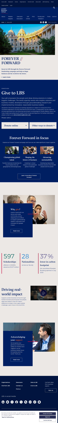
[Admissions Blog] (39, 402)
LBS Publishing (46, 1)
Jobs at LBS (38, 1)
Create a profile (5, 5)
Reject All (47, 417)
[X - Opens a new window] (46, 22)
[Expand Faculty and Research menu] (46, 16)
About (3, 16)
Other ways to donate (42, 125)
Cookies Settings (47, 420)
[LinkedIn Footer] (3, 402)
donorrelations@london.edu (22, 115)
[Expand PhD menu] (35, 16)
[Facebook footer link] (16, 402)
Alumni (54, 16)
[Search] (54, 8)
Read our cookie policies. (8, 417)
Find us (18, 389)
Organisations (23, 1)
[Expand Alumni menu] (57, 16)
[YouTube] (7, 402)
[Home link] (4, 11)
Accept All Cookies (47, 413)
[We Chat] (25, 402)
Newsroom (10, 1)
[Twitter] (21, 402)
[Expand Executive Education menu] (24, 16)
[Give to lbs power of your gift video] (43, 293)
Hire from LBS (31, 1)
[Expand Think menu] (51, 16)
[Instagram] (12, 402)
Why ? (15, 209)
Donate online (11, 125)
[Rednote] (30, 402)
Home (3, 22)
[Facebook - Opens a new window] (41, 22)
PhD (33, 16)
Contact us (19, 385)
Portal (52, 1)
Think (48, 16)
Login (11, 5)
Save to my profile (52, 22)
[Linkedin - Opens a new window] (43, 22)
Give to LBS (4, 1)
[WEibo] (34, 402)
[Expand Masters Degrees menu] (14, 16)
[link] (6, 77)
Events (16, 1)
